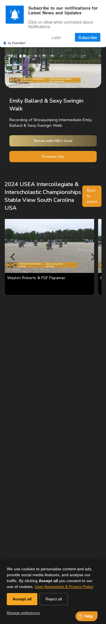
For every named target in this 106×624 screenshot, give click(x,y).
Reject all (54, 599)
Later (56, 37)
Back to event (92, 196)
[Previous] (13, 257)
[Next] (92, 257)
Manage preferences (23, 613)
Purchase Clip (53, 156)
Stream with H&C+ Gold (53, 141)
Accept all (22, 599)
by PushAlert (16, 42)
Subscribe (87, 37)
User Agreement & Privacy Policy (64, 586)
